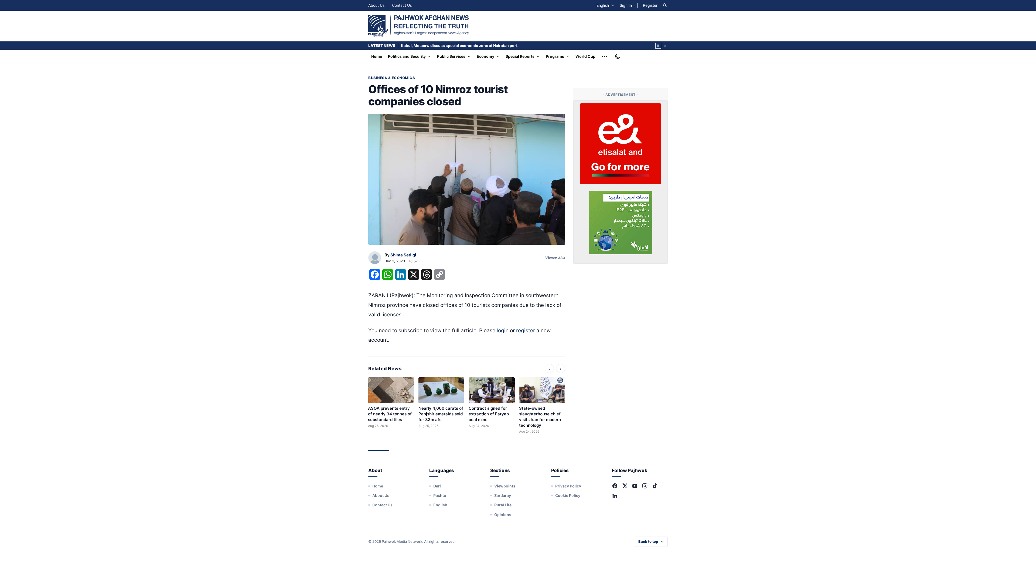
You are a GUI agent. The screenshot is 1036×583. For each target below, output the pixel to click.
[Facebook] (615, 486)
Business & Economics (391, 78)
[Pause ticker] (658, 46)
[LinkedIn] (615, 496)
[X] (625, 486)
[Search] (665, 5)
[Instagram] (645, 486)
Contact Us (402, 5)
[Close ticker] (665, 46)
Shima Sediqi (403, 254)
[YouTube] (635, 486)
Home (376, 56)
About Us (376, 5)
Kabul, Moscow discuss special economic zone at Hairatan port (459, 45)
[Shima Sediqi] (375, 258)
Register (650, 5)
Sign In (626, 5)
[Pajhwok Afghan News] (418, 26)
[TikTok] (655, 486)
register (525, 330)
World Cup (585, 56)
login (503, 330)
